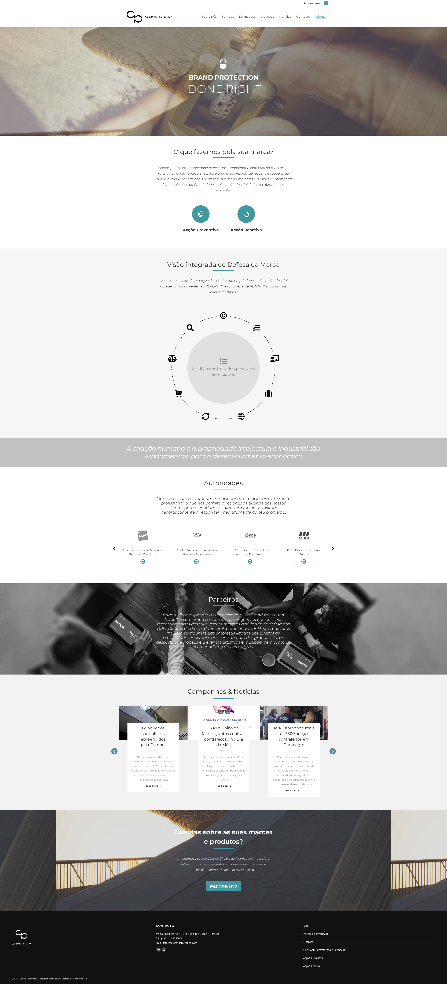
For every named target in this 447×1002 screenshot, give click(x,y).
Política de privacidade (315, 933)
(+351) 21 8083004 (313, 3)
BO (60, 978)
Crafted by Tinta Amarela (74, 978)
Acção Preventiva (313, 958)
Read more (151, 786)
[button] (114, 548)
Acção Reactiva (312, 966)
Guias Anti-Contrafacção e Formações (325, 949)
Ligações (308, 941)
